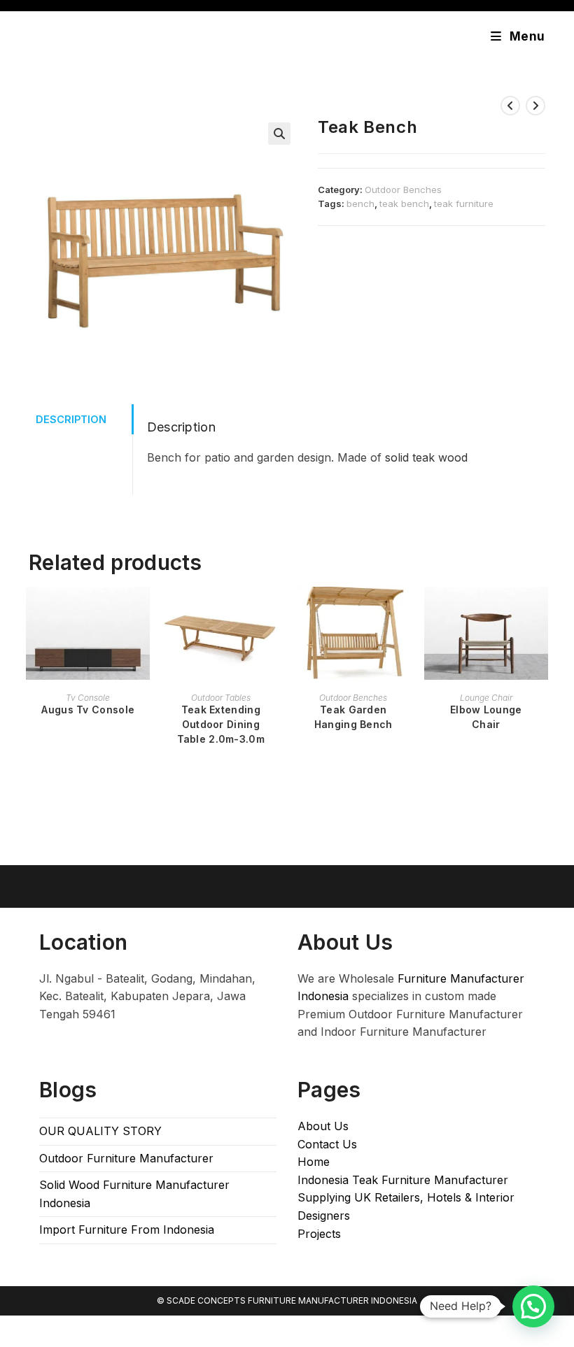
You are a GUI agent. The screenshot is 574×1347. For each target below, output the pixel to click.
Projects (319, 1234)
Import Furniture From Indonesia (126, 1229)
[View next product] (535, 105)
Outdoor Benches (403, 189)
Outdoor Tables (221, 697)
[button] (279, 133)
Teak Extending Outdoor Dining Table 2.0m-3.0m (221, 724)
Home (314, 1162)
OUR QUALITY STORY (100, 1131)
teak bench (404, 203)
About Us (323, 1126)
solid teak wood (426, 457)
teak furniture (463, 203)
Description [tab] (71, 419)
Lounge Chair (486, 697)
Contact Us (327, 1144)
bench (360, 203)
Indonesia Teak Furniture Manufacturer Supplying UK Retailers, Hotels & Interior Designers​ (406, 1198)
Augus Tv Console (87, 709)
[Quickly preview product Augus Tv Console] (143, 611)
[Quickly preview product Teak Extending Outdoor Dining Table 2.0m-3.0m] (276, 611)
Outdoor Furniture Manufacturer (126, 1158)
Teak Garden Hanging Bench (353, 717)
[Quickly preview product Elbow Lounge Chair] (541, 611)
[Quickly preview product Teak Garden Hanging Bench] (408, 611)
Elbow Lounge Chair (486, 717)
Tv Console (88, 697)
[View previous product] (510, 105)
